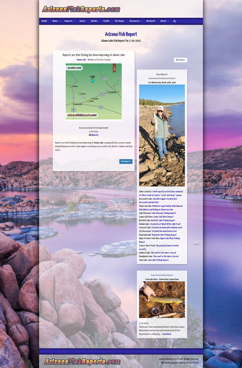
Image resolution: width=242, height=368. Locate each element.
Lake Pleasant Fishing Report (164, 213)
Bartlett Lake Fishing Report (163, 220)
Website (94, 135)
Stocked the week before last (164, 231)
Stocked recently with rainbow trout (167, 227)
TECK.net (195, 363)
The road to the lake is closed (163, 253)
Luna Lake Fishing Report (158, 260)
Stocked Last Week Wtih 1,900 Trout (165, 224)
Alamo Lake (81, 60)
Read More (167, 334)
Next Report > (126, 161)
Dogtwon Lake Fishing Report (164, 235)
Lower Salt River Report (163, 217)
